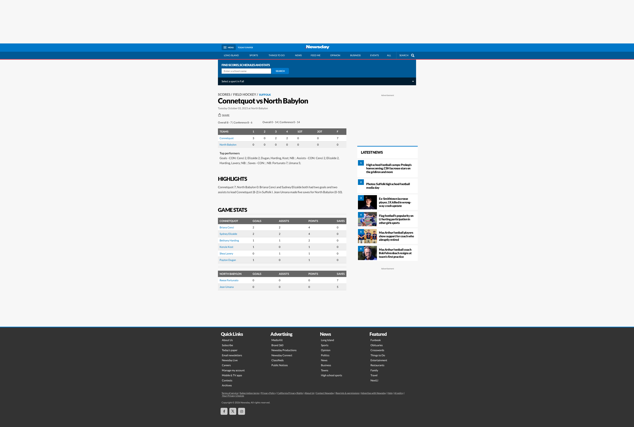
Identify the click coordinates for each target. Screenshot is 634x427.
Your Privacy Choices (233, 395)
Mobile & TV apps (232, 375)
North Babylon (228, 144)
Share (225, 115)
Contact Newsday (325, 393)
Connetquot (227, 138)
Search (280, 71)
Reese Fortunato (229, 280)
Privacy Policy (268, 393)
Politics (325, 355)
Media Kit (277, 340)
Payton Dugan (228, 259)
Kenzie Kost (226, 246)
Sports (253, 55)
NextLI (374, 380)
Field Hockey (244, 94)
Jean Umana (227, 286)
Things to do (277, 55)
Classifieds (277, 360)
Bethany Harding (229, 240)
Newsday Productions (284, 350)
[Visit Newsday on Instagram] (241, 411)
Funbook (375, 340)
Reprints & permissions (347, 393)
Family (374, 370)
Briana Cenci (227, 227)
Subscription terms (249, 393)
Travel (373, 375)
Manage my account (233, 370)
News (298, 55)
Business (355, 55)
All (389, 55)
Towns (324, 370)
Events (374, 55)
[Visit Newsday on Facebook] (224, 411)
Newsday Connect (281, 355)
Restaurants (377, 365)
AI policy (398, 393)
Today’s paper (229, 350)
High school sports (331, 375)
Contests (227, 380)
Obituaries (376, 345)
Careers (226, 365)
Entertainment (378, 360)
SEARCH (403, 55)
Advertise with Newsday (373, 393)
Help (390, 393)
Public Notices (279, 365)
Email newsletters (232, 355)
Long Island (231, 55)
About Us (227, 340)
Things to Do (377, 355)
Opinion (335, 55)
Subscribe (227, 345)
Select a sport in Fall (233, 81)
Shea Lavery (226, 253)
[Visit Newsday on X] (232, 411)
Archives (227, 385)
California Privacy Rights (290, 393)
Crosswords (377, 350)
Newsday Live (230, 360)
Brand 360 (277, 345)
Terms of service (230, 393)
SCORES (224, 94)
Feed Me (315, 55)
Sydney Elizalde (228, 233)
